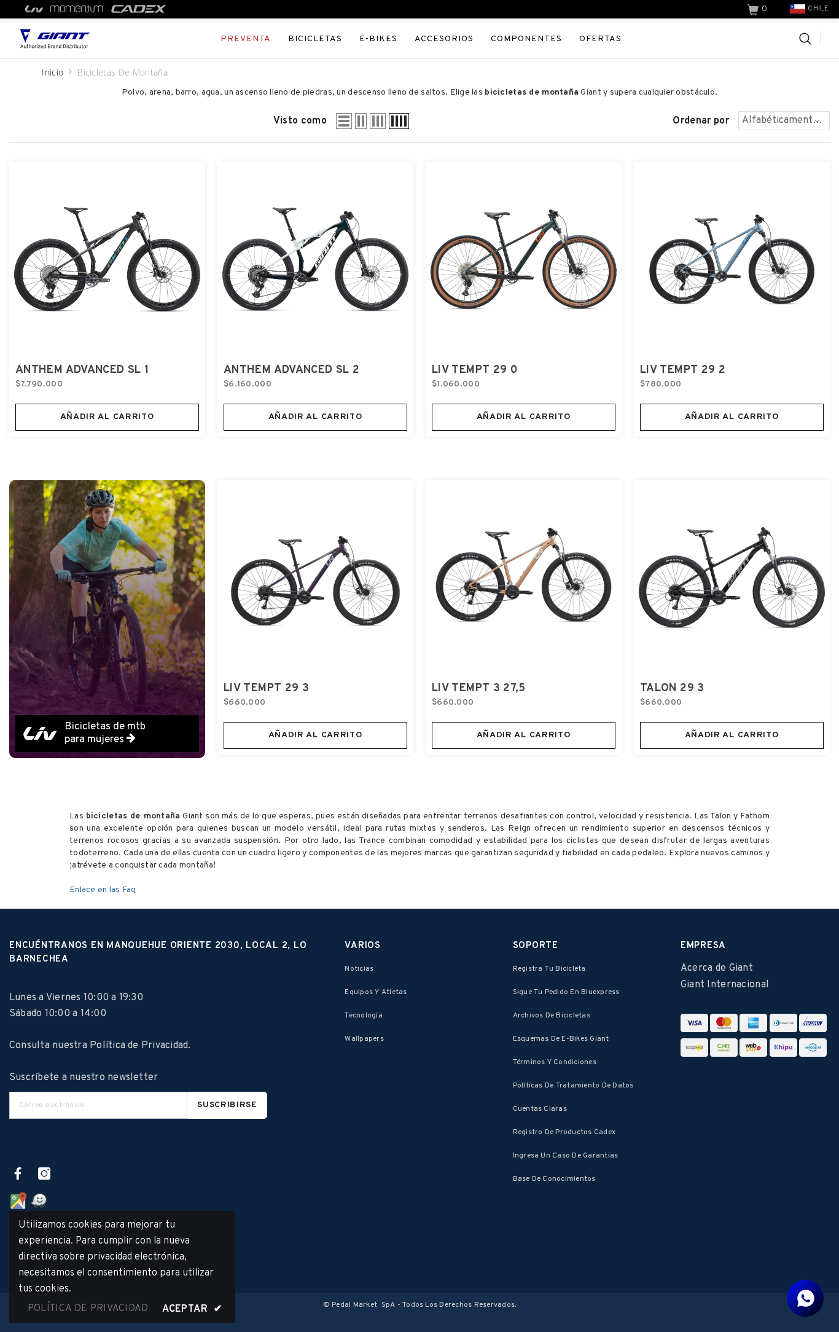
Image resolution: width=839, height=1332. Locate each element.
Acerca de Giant (717, 968)
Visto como (300, 121)
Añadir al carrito (107, 417)
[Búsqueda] (810, 38)
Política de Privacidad (139, 1046)
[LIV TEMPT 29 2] (732, 260)
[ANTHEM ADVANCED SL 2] (315, 260)
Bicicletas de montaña (122, 72)
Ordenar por (701, 121)
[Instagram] (44, 1173)
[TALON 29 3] (732, 578)
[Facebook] (17, 1173)
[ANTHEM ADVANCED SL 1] (107, 260)
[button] (344, 121)
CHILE (818, 9)
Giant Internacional (725, 985)
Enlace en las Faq (102, 890)
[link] (758, 9)
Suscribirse (227, 1105)
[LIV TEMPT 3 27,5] (524, 578)
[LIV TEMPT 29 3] (315, 578)
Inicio (52, 72)
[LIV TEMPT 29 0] (524, 260)
